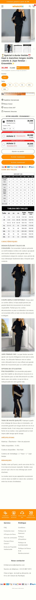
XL (22, 85)
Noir (4, 77)
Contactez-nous (9, 531)
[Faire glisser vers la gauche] (2, 49)
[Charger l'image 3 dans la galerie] (27, 48)
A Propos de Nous (10, 534)
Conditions (21, 527)
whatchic (22, 588)
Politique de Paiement (22, 532)
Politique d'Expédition (22, 538)
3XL (4, 89)
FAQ (5, 527)
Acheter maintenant (18, 162)
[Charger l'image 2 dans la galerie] (18, 48)
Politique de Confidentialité (23, 544)
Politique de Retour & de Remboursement (24, 551)
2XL (29, 85)
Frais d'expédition (5, 70)
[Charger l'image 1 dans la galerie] (9, 48)
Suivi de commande (10, 537)
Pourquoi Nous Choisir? (9, 542)
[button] (18, 121)
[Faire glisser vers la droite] (34, 49)
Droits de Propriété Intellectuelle (10, 548)
